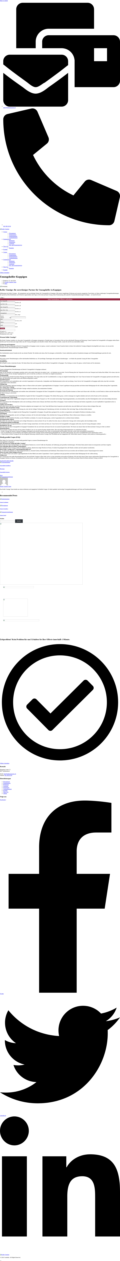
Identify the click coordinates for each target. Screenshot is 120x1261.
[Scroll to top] (0, 1260)
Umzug (5, 232)
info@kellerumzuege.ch (10, 774)
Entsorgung (12, 242)
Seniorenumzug (13, 236)
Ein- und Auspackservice (15, 245)
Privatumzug (12, 233)
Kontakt (5, 249)
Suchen (2, 518)
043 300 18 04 (8, 775)
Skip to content (4, 0)
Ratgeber (11, 248)
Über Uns (5, 246)
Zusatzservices (7, 239)
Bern (6, 283)
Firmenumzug (12, 234)
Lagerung (11, 243)
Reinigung (12, 240)
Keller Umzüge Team (10, 282)
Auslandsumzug (13, 237)
